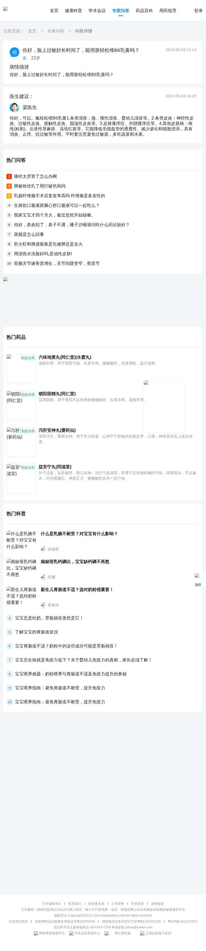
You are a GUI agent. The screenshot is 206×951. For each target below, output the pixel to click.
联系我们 (74, 904)
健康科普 (73, 10)
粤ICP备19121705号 (183, 921)
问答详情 (83, 31)
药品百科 (144, 10)
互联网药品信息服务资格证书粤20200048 (65, 921)
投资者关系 (96, 904)
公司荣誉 (117, 904)
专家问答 (120, 10)
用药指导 (167, 10)
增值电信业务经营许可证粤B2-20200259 (131, 921)
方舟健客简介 (51, 904)
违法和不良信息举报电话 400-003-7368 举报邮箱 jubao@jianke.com (103, 927)
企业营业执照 (18, 921)
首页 (54, 10)
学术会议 (97, 10)
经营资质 (137, 904)
